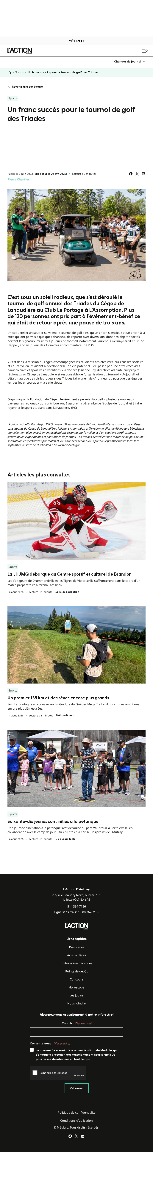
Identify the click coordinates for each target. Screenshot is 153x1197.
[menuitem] (130, 61)
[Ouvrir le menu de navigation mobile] (145, 51)
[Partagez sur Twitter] (137, 174)
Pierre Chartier (18, 179)
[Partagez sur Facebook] (131, 174)
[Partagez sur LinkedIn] (143, 174)
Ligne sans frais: (76, 912)
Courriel (76, 1023)
